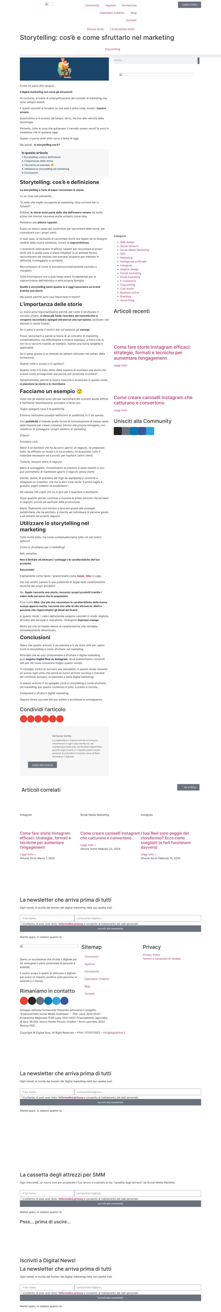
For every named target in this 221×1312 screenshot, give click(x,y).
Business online (129, 292)
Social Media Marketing (134, 249)
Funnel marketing (130, 273)
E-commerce (128, 280)
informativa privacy (71, 923)
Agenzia (111, 5)
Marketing (126, 257)
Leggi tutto (120, 365)
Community (92, 5)
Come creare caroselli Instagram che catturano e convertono (153, 400)
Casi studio (127, 288)
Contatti (131, 20)
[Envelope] (24, 1001)
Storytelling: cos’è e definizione (42, 157)
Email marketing (130, 277)
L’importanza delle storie (38, 160)
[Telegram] (150, 431)
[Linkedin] (134, 431)
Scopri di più (129, 169)
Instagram (126, 265)
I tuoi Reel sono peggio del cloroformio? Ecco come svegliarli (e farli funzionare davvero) (166, 840)
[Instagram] (118, 431)
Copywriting (112, 49)
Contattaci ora (130, 209)
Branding (125, 296)
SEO (122, 253)
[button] (23, 719)
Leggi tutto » (28, 854)
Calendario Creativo (112, 12)
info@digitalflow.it (114, 1032)
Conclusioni (31, 172)
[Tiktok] (126, 431)
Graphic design (129, 269)
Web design (127, 242)
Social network (129, 246)
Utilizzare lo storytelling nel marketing (46, 168)
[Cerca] (198, 60)
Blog (133, 12)
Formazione (129, 5)
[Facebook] (142, 431)
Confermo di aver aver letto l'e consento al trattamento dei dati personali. (80, 923)
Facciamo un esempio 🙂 (39, 165)
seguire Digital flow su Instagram (47, 659)
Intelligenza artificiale (133, 261)
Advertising (127, 300)
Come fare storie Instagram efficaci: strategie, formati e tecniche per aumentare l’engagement (152, 352)
